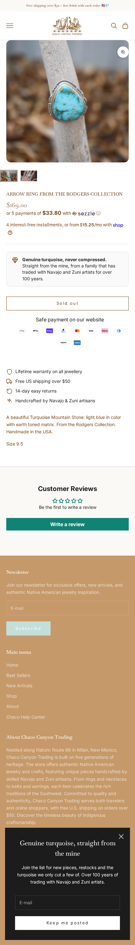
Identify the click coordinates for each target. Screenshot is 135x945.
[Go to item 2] (29, 176)
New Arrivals (19, 685)
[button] (67, 213)
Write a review (67, 524)
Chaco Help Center (25, 717)
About (12, 706)
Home (12, 665)
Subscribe (28, 628)
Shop (11, 696)
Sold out (67, 303)
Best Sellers (18, 675)
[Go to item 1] (9, 176)
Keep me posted (67, 922)
